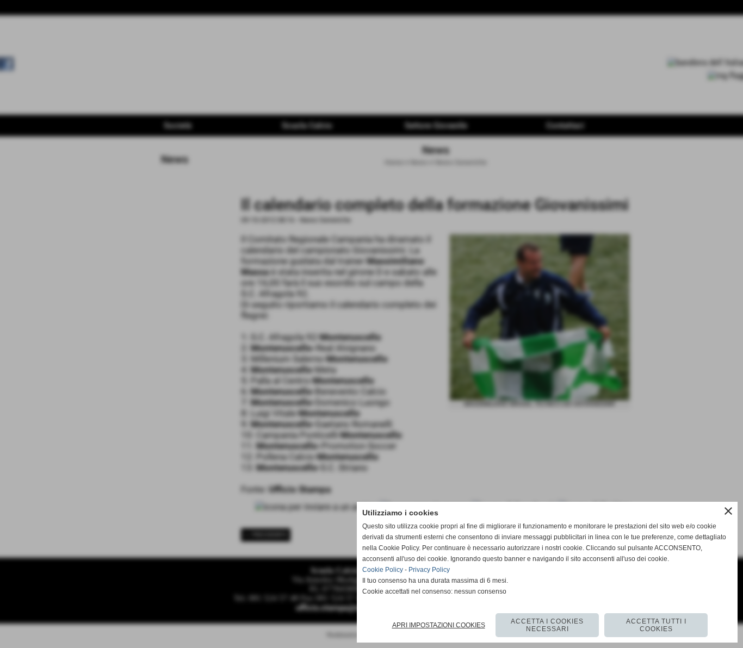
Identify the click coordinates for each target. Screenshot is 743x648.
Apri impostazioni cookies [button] (438, 625)
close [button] (728, 511)
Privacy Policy (429, 570)
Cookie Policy (382, 570)
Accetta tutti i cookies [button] (656, 625)
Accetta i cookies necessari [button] (547, 625)
